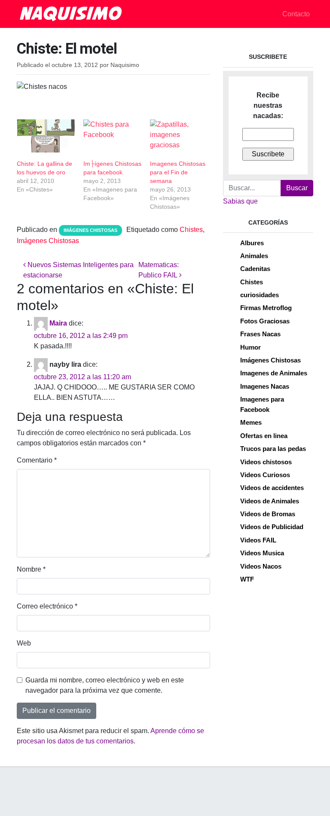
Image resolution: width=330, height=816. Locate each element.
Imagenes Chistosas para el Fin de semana (177, 172)
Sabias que (240, 201)
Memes (251, 422)
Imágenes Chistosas (90, 230)
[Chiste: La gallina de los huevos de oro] (46, 135)
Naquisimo (124, 65)
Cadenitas (255, 268)
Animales (254, 255)
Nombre (31, 569)
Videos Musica (262, 553)
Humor (250, 347)
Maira (58, 323)
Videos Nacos (260, 566)
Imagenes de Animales (273, 373)
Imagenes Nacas (264, 386)
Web (24, 643)
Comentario (37, 460)
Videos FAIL (258, 540)
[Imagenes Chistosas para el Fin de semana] (179, 135)
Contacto (296, 14)
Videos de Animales (269, 501)
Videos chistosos (266, 462)
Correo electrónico (47, 606)
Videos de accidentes (272, 487)
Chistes (191, 229)
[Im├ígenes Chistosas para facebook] (112, 135)
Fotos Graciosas (265, 321)
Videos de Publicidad (271, 526)
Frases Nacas (260, 334)
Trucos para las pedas (273, 448)
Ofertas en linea (263, 435)
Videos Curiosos (265, 474)
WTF (247, 579)
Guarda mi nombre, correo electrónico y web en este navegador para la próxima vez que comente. (104, 685)
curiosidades (259, 294)
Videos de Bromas (267, 514)
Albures (252, 243)
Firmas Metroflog (266, 307)
